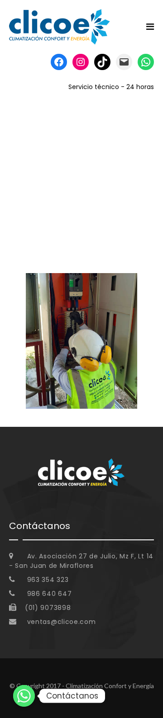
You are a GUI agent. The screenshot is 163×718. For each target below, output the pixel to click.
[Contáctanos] (24, 696)
